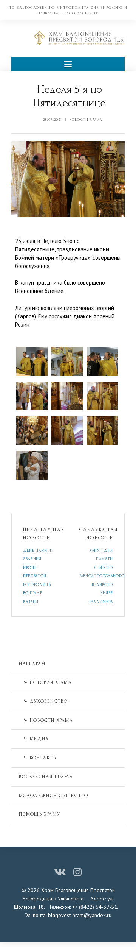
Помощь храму (39, 814)
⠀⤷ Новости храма (46, 720)
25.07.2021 (52, 119)
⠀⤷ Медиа (34, 738)
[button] (68, 64)
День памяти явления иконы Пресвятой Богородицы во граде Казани (38, 576)
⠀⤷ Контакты (38, 757)
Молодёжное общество (53, 795)
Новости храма (86, 119)
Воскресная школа (46, 776)
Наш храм (32, 663)
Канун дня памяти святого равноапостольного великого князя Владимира (101, 576)
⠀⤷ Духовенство (43, 701)
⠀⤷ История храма (45, 682)
